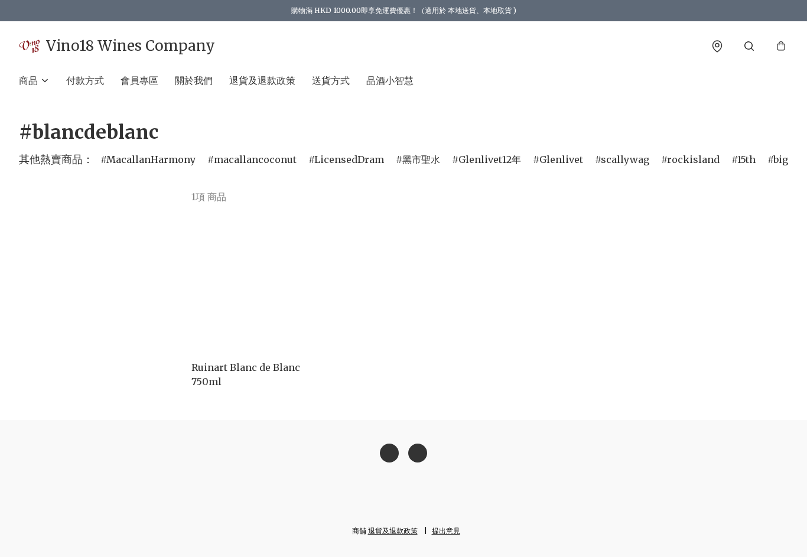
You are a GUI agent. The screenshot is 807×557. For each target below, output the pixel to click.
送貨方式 (331, 80)
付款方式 (85, 80)
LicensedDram (349, 159)
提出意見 (446, 530)
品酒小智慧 (390, 80)
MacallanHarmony (151, 159)
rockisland (693, 159)
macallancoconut (255, 159)
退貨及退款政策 (262, 80)
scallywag (625, 159)
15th (746, 159)
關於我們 (194, 80)
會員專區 (139, 80)
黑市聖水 (421, 159)
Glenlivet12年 (489, 159)
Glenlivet (561, 159)
